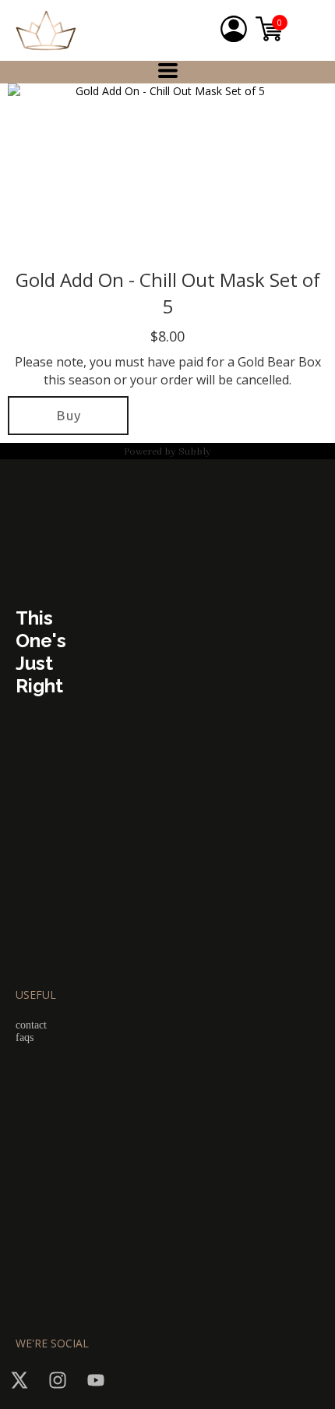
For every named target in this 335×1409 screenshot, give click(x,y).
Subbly (194, 451)
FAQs (25, 1037)
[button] (168, 70)
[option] (163, 171)
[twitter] (19, 1380)
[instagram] (57, 1380)
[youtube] (96, 1380)
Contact (31, 1025)
